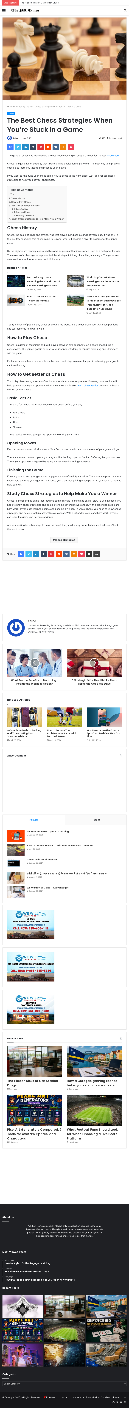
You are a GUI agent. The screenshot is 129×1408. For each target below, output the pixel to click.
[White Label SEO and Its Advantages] (16, 892)
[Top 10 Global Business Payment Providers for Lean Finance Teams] (64, 1355)
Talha (15, 138)
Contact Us (78, 1397)
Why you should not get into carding (48, 831)
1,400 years (113, 155)
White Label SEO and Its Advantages (48, 887)
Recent (96, 819)
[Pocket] (71, 147)
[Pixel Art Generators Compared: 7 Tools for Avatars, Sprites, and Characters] (34, 1110)
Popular (33, 819)
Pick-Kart (50, 1397)
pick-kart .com (119, 1397)
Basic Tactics (22, 209)
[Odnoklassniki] (63, 147)
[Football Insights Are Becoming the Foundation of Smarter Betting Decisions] (16, 281)
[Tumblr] (33, 147)
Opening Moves (23, 212)
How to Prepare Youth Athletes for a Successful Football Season (61, 733)
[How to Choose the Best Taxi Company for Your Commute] (16, 850)
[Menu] (4, 11)
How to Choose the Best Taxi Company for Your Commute (60, 845)
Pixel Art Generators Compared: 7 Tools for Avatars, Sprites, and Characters (34, 1134)
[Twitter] (18, 147)
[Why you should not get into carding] (16, 836)
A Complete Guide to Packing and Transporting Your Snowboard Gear (24, 733)
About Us (67, 1397)
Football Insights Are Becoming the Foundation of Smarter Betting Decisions (43, 281)
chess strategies (65, 539)
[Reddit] (48, 147)
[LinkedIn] (25, 147)
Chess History (18, 198)
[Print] (96, 554)
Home (12, 106)
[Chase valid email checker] (16, 864)
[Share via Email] (89, 554)
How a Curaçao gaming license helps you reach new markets (50, 2)
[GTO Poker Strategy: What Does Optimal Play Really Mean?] (106, 1330)
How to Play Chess (21, 202)
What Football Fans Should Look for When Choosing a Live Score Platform (92, 1134)
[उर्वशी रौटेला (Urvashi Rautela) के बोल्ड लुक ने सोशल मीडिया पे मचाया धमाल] (16, 878)
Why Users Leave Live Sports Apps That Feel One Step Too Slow (103, 733)
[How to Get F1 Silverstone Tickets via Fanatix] (16, 300)
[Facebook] (10, 147)
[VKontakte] (56, 147)
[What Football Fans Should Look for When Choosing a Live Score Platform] (94, 1110)
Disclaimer (105, 1397)
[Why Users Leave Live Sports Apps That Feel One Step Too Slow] (104, 717)
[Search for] (125, 11)
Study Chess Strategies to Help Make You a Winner (37, 219)
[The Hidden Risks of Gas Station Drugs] (34, 1061)
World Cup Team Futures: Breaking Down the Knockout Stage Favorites (103, 281)
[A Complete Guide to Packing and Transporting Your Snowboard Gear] (24, 717)
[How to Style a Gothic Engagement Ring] (22, 1306)
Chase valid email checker (42, 859)
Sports (20, 106)
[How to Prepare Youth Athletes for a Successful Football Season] (64, 717)
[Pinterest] (40, 147)
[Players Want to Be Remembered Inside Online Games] (22, 1355)
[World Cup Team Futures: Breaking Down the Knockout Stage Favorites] (75, 281)
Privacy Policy (92, 1397)
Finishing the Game (25, 215)
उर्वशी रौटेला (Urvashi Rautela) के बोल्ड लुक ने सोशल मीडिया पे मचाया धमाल (67, 873)
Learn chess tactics (87, 385)
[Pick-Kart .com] (25, 10)
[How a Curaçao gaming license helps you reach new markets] (94, 1061)
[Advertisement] (64, 587)
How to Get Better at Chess (25, 205)
